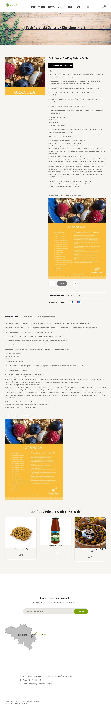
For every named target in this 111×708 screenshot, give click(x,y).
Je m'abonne (81, 611)
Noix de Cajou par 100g (21, 549)
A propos (62, 7)
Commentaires (46, 316)
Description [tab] (11, 316)
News (70, 7)
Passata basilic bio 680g (55, 546)
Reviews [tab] (28, 316)
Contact (76, 7)
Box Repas (52, 7)
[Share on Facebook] (71, 295)
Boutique (41, 7)
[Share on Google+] (75, 295)
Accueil (34, 7)
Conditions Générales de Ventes (16, 703)
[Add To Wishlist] (74, 283)
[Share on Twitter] (68, 295)
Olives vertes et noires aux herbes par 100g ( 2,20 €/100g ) (90, 550)
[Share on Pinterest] (79, 295)
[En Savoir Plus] (20, 533)
